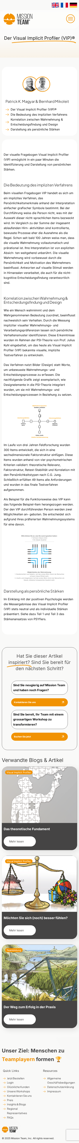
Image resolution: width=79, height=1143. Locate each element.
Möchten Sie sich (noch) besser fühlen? (36, 918)
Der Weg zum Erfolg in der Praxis (30, 1007)
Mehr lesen (16, 841)
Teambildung (14, 950)
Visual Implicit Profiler (19, 772)
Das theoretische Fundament (27, 829)
